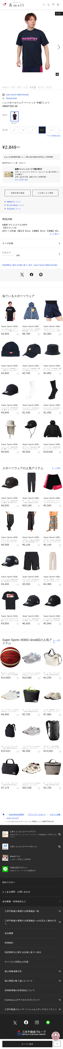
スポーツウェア (12, 818)
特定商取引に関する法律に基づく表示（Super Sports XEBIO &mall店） (30, 265)
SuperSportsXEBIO (16, 814)
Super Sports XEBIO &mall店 (17, 95)
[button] (31, 47)
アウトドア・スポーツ (37, 814)
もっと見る (54, 234)
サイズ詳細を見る (54, 136)
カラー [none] (5, 115)
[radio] (15, 118)
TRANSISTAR (11, 98)
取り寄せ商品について (15, 205)
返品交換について (14, 209)
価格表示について (14, 202)
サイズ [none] (5, 130)
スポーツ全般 (55, 814)
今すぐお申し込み (21, 179)
